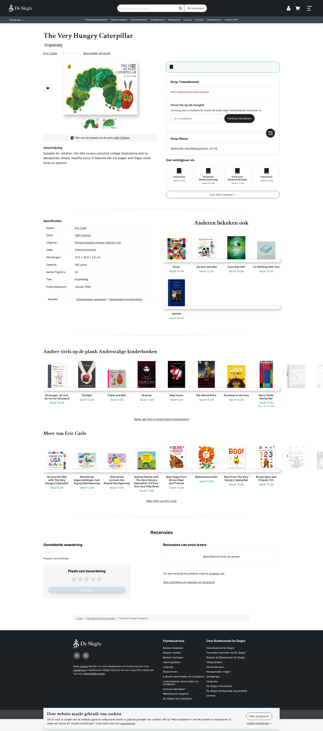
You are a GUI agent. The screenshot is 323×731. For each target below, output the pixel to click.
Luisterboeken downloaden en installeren (181, 683)
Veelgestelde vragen (94, 673)
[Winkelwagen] (297, 8)
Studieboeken (157, 19)
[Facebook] (76, 655)
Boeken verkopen (173, 657)
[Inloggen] (288, 8)
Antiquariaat (174, 19)
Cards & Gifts (231, 19)
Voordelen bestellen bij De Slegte (225, 652)
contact (84, 666)
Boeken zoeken (172, 652)
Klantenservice (173, 641)
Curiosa (188, 19)
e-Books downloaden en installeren (183, 676)
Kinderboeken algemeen (91, 299)
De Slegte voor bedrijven (177, 698)
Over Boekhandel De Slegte (225, 641)
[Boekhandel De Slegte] (20, 8)
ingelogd (214, 573)
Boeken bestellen (173, 647)
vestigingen (79, 670)
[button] (35, 374)
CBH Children (122, 137)
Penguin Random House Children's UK (98, 242)
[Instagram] (85, 655)
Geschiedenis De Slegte (220, 647)
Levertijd (168, 666)
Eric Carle (50, 53)
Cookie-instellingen (258, 723)
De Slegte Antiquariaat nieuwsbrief (226, 690)
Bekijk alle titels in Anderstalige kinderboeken (161, 419)
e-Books (199, 19)
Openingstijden (172, 662)
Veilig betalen (214, 662)
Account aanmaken (174, 688)
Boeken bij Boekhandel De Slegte (225, 657)
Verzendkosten (215, 666)
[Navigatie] (309, 8)
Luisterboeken (214, 19)
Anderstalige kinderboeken (125, 299)
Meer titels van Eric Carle (161, 500)
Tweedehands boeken (96, 19)
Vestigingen (213, 676)
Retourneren (170, 671)
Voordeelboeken (138, 19)
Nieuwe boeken (119, 19)
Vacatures (212, 681)
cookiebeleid (127, 723)
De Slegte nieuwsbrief (219, 686)
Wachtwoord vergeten (176, 693)
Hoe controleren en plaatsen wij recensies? (189, 582)
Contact (211, 695)
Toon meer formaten (221, 194)
